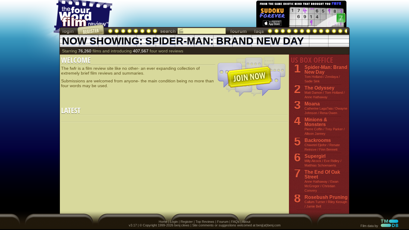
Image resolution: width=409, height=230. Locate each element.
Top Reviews (205, 221)
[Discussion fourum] (238, 31)
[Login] (68, 31)
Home (163, 221)
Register (187, 221)
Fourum (222, 221)
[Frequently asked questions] (259, 31)
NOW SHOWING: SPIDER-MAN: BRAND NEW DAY (183, 40)
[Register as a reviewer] (91, 29)
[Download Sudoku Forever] (301, 15)
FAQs (235, 221)
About (246, 221)
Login (174, 221)
